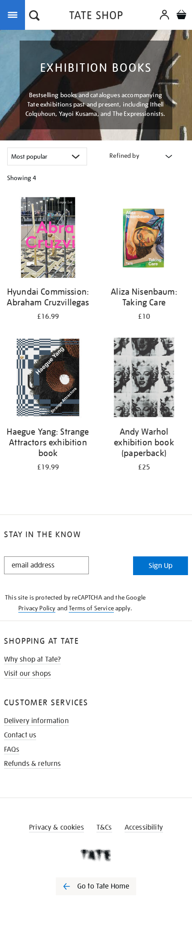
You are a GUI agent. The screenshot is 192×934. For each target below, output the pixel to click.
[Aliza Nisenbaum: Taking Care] (144, 239)
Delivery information (36, 720)
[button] (34, 16)
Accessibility (144, 827)
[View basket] (181, 15)
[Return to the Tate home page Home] (96, 16)
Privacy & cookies (56, 827)
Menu (14, 14)
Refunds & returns (32, 763)
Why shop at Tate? (32, 659)
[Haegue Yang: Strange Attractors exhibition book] (48, 379)
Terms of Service (91, 608)
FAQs (12, 749)
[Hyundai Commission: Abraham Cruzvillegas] (48, 239)
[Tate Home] (96, 855)
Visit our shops (27, 673)
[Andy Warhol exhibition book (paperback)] (144, 379)
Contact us (20, 735)
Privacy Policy (36, 608)
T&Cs (104, 827)
